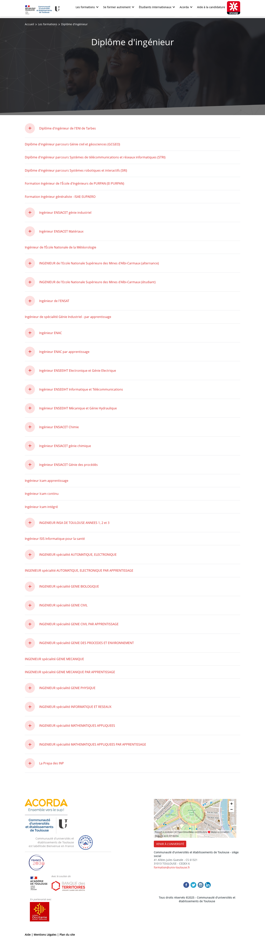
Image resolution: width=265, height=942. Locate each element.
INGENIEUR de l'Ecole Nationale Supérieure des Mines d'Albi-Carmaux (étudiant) (97, 282)
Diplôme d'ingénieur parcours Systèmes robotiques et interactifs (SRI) (76, 170)
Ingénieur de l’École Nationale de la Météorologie (60, 247)
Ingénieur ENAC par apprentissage (64, 352)
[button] (32, 128)
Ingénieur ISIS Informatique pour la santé (55, 539)
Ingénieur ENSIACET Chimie (59, 427)
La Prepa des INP (51, 763)
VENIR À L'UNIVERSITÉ (170, 844)
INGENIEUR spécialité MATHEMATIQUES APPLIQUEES (77, 725)
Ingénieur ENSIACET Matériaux (61, 231)
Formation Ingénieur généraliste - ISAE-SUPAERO (60, 196)
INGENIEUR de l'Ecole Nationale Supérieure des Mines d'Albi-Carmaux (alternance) (99, 263)
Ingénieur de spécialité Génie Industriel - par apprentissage (68, 317)
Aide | (29, 934)
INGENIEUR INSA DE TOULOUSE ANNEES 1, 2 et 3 (74, 523)
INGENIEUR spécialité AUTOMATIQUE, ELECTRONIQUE (78, 554)
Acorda (184, 7)
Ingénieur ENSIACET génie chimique (65, 446)
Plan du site (67, 934)
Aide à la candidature (211, 7)
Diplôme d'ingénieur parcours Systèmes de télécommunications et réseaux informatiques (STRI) (95, 157)
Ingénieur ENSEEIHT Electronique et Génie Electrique (77, 370)
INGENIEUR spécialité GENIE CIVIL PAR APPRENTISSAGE (79, 624)
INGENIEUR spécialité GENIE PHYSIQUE (67, 688)
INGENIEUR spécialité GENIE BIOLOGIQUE (69, 586)
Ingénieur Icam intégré (41, 507)
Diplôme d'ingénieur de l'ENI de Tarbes (67, 128)
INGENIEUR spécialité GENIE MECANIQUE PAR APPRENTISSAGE (70, 672)
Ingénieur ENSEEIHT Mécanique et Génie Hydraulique (78, 408)
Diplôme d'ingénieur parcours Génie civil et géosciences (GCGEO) (72, 144)
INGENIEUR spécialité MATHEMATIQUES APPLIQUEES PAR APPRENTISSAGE (92, 744)
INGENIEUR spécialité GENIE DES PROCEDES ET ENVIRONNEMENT (86, 643)
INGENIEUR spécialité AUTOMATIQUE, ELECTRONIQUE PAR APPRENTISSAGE (79, 570)
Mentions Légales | (47, 934)
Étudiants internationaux (155, 7)
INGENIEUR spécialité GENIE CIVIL (63, 605)
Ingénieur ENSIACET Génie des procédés (68, 465)
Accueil (29, 24)
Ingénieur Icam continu (42, 493)
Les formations (85, 7)
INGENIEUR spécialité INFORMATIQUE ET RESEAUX (75, 707)
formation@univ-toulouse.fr (172, 867)
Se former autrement (117, 7)
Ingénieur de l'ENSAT (54, 301)
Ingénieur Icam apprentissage (46, 480)
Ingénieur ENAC (50, 333)
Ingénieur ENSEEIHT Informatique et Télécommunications (81, 389)
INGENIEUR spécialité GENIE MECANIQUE (54, 659)
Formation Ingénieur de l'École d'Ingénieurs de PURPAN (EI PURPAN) (74, 183)
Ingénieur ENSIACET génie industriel (65, 212)
